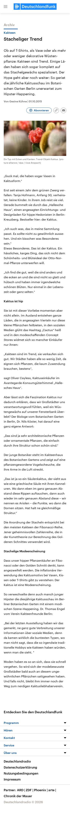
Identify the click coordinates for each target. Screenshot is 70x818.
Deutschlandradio (17, 761)
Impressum (12, 779)
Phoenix (41, 790)
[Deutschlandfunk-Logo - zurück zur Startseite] (35, 6)
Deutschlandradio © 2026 (23, 802)
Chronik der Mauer (18, 796)
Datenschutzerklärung (20, 767)
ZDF (29, 790)
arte (52, 790)
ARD (21, 790)
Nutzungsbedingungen (21, 773)
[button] (5, 6)
